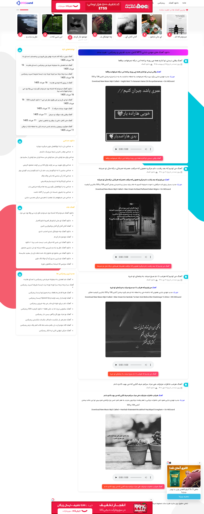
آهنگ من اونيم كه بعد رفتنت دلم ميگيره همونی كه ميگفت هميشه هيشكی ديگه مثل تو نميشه (140, 168)
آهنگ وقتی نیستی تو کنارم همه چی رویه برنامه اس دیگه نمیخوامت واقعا (150, 60)
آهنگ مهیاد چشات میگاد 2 (62, 108)
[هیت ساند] (24, 2)
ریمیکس (161, 3)
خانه (184, 3)
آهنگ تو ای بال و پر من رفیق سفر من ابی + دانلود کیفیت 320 (49, 100)
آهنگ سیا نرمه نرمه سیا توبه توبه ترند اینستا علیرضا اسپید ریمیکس (46, 74)
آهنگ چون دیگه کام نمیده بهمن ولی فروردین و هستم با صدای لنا (47, 56)
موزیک (172, 76)
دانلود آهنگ (174, 3)
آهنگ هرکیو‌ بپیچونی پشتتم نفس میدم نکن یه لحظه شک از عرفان (47, 126)
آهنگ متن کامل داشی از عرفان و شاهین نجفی (55, 120)
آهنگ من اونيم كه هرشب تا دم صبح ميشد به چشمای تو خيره (155, 276)
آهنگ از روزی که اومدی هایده (61, 83)
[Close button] (199, 462)
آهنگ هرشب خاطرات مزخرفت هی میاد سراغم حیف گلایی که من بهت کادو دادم (148, 384)
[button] (24, 10)
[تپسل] (52, 499)
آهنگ (159, 72)
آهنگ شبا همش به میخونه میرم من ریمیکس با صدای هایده (49, 65)
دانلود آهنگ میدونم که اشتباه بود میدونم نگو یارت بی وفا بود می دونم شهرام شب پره (47, 90)
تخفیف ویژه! (184, 496)
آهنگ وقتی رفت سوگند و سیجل (60, 114)
